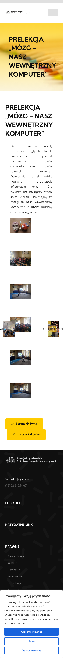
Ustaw (31, 641)
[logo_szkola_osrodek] (18, 11)
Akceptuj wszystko (31, 631)
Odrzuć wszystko (31, 650)
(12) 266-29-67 (16, 485)
